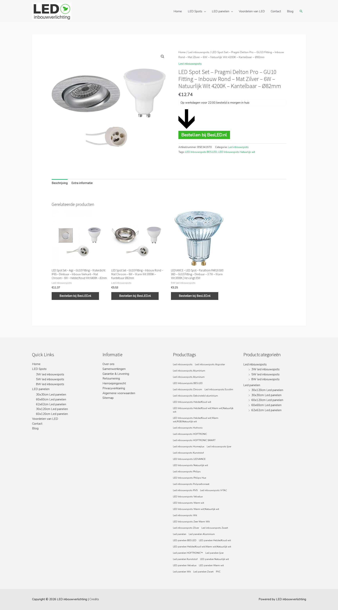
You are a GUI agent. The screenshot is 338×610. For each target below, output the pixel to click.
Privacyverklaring (113, 388)
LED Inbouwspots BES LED (201, 152)
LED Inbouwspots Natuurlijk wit (236, 152)
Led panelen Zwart (203, 571)
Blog (290, 11)
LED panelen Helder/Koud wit (215, 540)
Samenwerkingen (114, 369)
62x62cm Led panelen (51, 404)
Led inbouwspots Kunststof (188, 452)
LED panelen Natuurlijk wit (214, 559)
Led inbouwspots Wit (185, 515)
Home (177, 11)
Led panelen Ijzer (214, 552)
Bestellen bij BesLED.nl (204, 135)
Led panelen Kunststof (185, 559)
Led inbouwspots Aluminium (189, 370)
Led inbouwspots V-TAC (213, 490)
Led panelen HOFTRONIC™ (188, 552)
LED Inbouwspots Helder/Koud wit (192, 402)
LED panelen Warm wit (211, 565)
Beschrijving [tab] (60, 183)
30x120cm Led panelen (52, 409)
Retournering (111, 378)
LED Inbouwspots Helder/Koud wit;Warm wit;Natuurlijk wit (203, 410)
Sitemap (108, 398)
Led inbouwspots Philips (187, 471)
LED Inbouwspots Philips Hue (189, 477)
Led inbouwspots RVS (185, 490)
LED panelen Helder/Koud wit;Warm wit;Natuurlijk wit (202, 546)
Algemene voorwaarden (118, 393)
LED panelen (220, 11)
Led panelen (179, 534)
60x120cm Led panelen (52, 414)
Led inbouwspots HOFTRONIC (190, 434)
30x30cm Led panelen (51, 394)
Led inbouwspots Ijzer (219, 446)
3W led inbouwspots (50, 374)
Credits (94, 599)
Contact (276, 11)
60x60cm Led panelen (51, 399)
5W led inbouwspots (50, 379)
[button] (162, 56)
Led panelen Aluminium (202, 534)
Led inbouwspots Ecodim (219, 389)
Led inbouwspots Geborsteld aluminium (195, 395)
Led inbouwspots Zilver (186, 527)
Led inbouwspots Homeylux (188, 446)
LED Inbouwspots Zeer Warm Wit (191, 521)
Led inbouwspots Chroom (187, 389)
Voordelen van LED (252, 11)
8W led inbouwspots (50, 384)
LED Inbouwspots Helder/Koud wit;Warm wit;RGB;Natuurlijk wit (195, 419)
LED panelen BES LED (184, 540)
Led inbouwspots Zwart (214, 527)
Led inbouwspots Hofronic (188, 427)
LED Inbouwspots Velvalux (188, 496)
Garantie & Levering (115, 374)
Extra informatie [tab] (82, 183)
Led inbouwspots (198, 52)
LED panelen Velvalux (184, 565)
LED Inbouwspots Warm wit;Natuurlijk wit (196, 509)
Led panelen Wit (182, 571)
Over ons (108, 364)
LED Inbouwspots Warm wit (188, 502)
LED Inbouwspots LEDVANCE (189, 459)
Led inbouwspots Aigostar (210, 364)
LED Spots (195, 11)
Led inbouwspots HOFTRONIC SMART (194, 440)
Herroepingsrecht (114, 383)
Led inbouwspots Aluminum (189, 377)
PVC (218, 571)
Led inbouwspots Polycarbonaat (191, 484)
